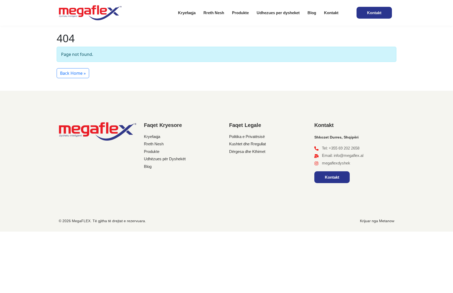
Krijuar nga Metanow (377, 221)
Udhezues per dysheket (278, 12)
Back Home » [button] (73, 73)
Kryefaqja (187, 12)
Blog (312, 12)
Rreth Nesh (213, 12)
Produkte (240, 12)
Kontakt (331, 12)
